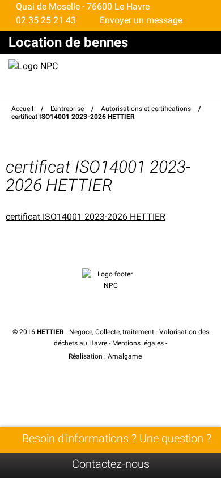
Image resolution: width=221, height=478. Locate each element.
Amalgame (125, 356)
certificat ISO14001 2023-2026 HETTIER (85, 216)
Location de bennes (68, 42)
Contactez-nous (111, 464)
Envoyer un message (139, 20)
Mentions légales (138, 343)
